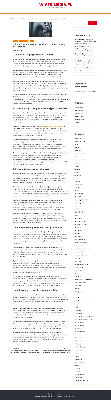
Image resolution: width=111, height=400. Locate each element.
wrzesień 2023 (79, 119)
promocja (77, 258)
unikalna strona (79, 325)
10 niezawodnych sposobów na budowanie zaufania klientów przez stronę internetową (84, 56)
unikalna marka (79, 322)
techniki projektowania (82, 298)
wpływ (77, 353)
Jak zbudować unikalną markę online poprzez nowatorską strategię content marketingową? (85, 70)
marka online (79, 193)
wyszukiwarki (79, 362)
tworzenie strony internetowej (84, 319)
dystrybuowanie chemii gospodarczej (51, 126)
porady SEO (78, 236)
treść (76, 307)
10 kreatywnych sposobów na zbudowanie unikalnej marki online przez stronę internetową (86, 41)
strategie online (79, 291)
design (77, 166)
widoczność (78, 350)
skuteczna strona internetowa (84, 279)
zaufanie (77, 368)
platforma (78, 227)
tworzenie (78, 310)
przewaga (78, 261)
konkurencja (78, 184)
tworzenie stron (79, 313)
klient (76, 178)
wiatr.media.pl (55, 4)
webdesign (78, 344)
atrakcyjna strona (80, 141)
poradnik (77, 233)
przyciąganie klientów (81, 264)
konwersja (78, 187)
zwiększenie (78, 377)
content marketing (80, 160)
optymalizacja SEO (80, 221)
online (76, 215)
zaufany (77, 371)
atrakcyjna (78, 138)
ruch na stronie (79, 270)
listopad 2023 (79, 113)
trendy (77, 304)
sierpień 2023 (79, 122)
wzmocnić (78, 365)
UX (75, 334)
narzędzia (78, 206)
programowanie (80, 246)
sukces (77, 295)
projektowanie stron (81, 252)
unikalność (78, 328)
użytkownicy (78, 337)
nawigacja (78, 209)
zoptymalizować (80, 374)
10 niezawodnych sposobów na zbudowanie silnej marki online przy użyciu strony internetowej (84, 49)
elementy (77, 169)
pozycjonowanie (80, 239)
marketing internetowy (82, 200)
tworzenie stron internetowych (84, 316)
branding (15, 40)
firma (76, 172)
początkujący (79, 230)
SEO (76, 273)
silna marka (78, 276)
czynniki (77, 163)
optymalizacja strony (81, 224)
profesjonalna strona (81, 242)
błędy (76, 144)
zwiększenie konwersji (81, 380)
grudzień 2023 (79, 110)
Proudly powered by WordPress (43, 396)
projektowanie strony (81, 255)
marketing (78, 196)
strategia (77, 288)
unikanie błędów (80, 331)
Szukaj (92, 22)
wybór (76, 356)
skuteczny (78, 285)
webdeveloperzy (80, 347)
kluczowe (77, 181)
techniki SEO (78, 301)
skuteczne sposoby (80, 282)
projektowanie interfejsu (82, 249)
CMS (76, 157)
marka (31, 40)
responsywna (79, 267)
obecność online (80, 212)
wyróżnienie (78, 359)
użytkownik (78, 341)
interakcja (78, 175)
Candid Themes (73, 396)
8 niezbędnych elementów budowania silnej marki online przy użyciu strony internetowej (86, 63)
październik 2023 (80, 116)
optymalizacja (79, 218)
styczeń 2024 (79, 107)
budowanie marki (24, 40)
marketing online (80, 203)
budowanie (78, 150)
